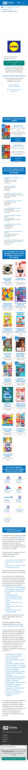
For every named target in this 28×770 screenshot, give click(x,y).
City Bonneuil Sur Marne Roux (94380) (20, 510)
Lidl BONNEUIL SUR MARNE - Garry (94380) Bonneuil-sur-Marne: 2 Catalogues (14, 656)
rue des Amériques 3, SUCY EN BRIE (13, 626)
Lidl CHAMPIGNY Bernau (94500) (12, 224)
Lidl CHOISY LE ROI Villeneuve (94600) (14, 240)
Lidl (16, 7)
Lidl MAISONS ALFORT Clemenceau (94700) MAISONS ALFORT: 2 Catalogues (14, 688)
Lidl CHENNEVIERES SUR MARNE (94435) (12, 216)
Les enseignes (9, 7)
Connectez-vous (9, 67)
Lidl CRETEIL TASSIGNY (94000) (12, 193)
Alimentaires (12, 58)
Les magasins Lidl (6, 9)
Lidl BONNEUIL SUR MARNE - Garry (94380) (13, 178)
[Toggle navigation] (23, 2)
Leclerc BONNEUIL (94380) (7, 500)
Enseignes (5, 737)
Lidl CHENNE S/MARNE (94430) (12, 208)
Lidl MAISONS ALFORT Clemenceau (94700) (13, 232)
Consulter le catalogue (18, 139)
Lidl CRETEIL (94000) (9, 186)
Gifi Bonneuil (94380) (19, 490)
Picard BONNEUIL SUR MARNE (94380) (8, 491)
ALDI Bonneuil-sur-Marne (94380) (8, 481)
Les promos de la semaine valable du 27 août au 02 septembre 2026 (15, 561)
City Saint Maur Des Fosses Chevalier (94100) (8, 520)
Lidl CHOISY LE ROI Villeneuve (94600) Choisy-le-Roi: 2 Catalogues (14, 693)
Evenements (5, 739)
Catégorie (4, 741)
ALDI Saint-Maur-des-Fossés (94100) (20, 500)
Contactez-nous (6, 744)
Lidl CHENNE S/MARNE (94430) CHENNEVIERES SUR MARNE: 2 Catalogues (14, 673)
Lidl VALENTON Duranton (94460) (13, 201)
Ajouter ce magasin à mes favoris (14, 759)
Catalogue (5, 735)
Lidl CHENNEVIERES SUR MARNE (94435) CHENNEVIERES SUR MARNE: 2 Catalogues (15, 678)
